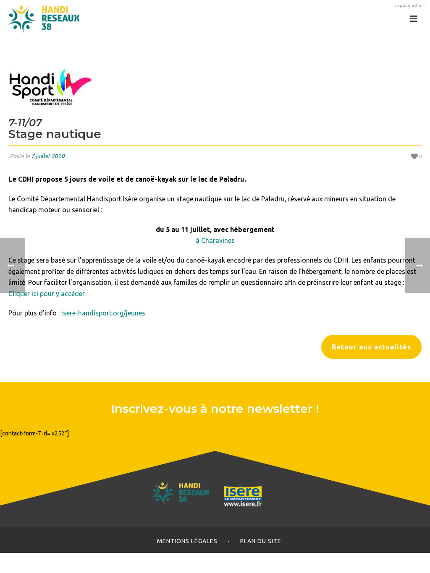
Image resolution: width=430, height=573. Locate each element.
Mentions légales (187, 541)
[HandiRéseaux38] (41, 19)
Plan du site (260, 541)
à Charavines (215, 240)
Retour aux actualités (371, 347)
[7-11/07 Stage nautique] (215, 87)
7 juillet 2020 (48, 156)
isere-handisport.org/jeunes (103, 313)
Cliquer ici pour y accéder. (47, 293)
